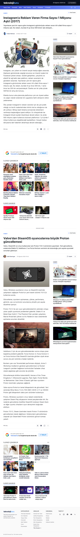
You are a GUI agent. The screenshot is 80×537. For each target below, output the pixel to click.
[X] (60, 514)
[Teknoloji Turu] (11, 2)
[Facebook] (41, 129)
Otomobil (14, 7)
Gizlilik (47, 520)
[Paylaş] (75, 33)
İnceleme (40, 7)
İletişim (47, 518)
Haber (5, 13)
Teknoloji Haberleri (25, 513)
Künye (47, 515)
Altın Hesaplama (37, 522)
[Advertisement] (26, 140)
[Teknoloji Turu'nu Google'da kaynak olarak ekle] (26, 153)
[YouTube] (71, 514)
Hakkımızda (49, 513)
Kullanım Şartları (50, 522)
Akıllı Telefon (27, 7)
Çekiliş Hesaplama (38, 515)
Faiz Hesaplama (37, 518)
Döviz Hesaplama (37, 520)
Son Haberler (24, 515)
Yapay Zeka (6, 7)
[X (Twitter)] (37, 129)
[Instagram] (63, 514)
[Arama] (71, 7)
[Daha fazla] (48, 129)
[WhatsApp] (44, 129)
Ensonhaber (24, 526)
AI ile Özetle (73, 12)
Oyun (34, 7)
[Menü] (75, 7)
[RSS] (75, 514)
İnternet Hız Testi (37, 513)
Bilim (20, 7)
